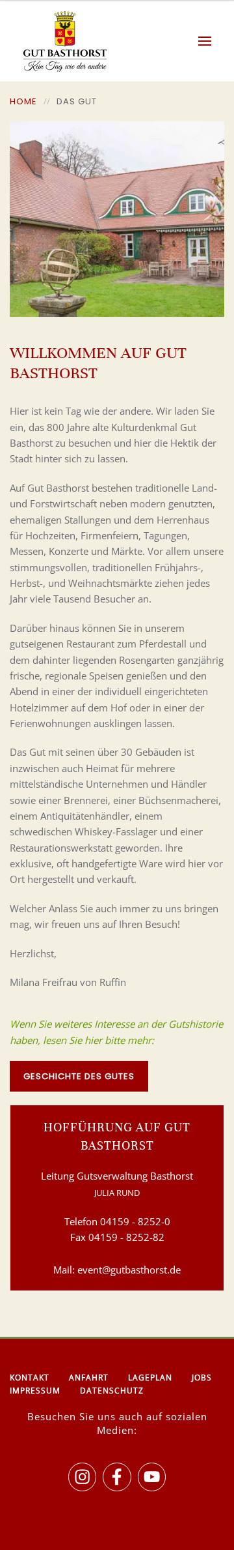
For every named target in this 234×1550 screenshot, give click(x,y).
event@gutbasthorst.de (129, 1269)
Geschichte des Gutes (79, 1076)
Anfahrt (89, 1377)
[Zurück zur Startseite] (58, 41)
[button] (211, 41)
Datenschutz (112, 1390)
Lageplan (150, 1377)
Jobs (202, 1377)
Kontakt (29, 1377)
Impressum (35, 1390)
